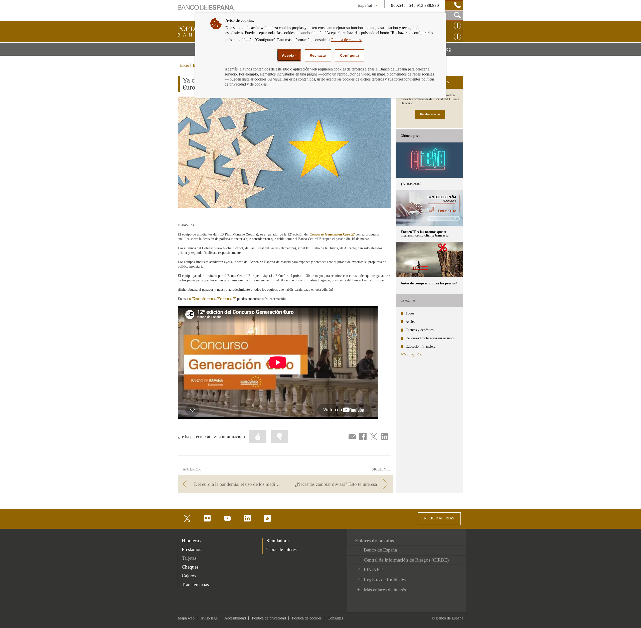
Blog (452, 51)
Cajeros (189, 575)
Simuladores (278, 540)
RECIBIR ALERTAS (439, 518)
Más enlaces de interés (385, 589)
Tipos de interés (281, 549)
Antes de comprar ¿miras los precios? (429, 283)
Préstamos (191, 549)
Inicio (184, 65)
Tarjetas (189, 558)
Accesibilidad (235, 618)
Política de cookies (307, 618)
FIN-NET (373, 569)
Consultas (335, 618)
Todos (410, 313)
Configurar (349, 55)
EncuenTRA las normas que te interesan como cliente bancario (424, 233)
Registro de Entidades (385, 579)
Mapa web (186, 618)
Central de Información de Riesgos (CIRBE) (406, 560)
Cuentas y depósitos (419, 330)
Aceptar (289, 55)
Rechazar (318, 55)
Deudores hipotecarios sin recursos (430, 338)
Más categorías (411, 355)
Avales (410, 322)
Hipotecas (191, 540)
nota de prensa (207, 299)
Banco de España (380, 550)
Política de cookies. (346, 40)
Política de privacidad (269, 618)
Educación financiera (420, 346)
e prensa (228, 299)
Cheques (190, 567)
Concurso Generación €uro (332, 234)
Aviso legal (209, 618)
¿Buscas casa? (411, 184)
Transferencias (195, 584)
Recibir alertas (430, 114)
